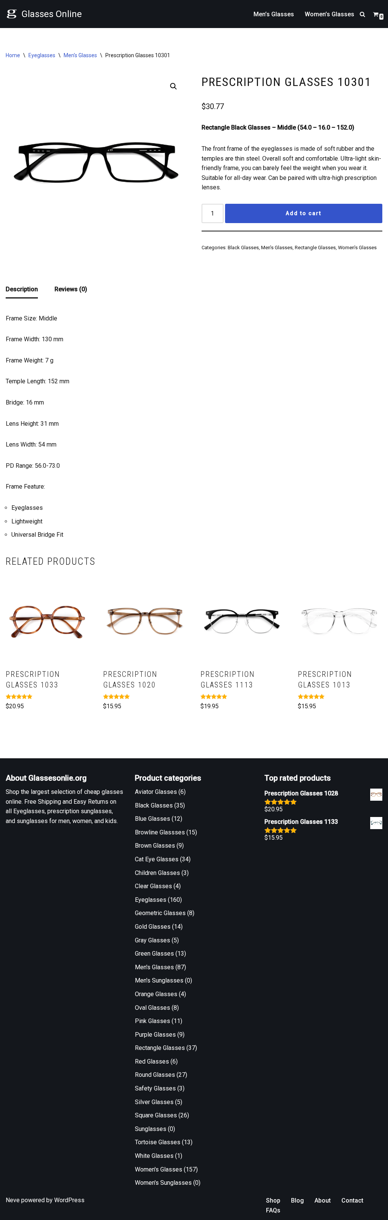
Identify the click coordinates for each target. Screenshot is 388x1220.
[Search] (362, 14)
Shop (273, 1200)
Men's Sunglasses (159, 980)
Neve (13, 1200)
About (322, 1200)
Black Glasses (243, 247)
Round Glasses (155, 1074)
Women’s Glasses (329, 14)
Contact (352, 1200)
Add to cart (303, 213)
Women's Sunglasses (163, 1182)
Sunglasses (150, 1129)
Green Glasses (154, 953)
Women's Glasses (357, 247)
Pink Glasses (152, 1021)
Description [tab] (22, 289)
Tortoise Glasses (157, 1142)
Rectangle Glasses (315, 247)
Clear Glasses (153, 886)
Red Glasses (152, 1061)
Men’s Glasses (273, 14)
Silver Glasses (154, 1102)
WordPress (69, 1200)
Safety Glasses (155, 1088)
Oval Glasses (152, 1007)
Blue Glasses (152, 818)
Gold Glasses (153, 926)
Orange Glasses (156, 994)
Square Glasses (156, 1115)
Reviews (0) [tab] (71, 289)
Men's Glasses (80, 55)
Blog (297, 1200)
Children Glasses (157, 872)
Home (13, 55)
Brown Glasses (155, 845)
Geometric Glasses (160, 913)
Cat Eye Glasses (156, 859)
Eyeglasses (41, 55)
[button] (173, 86)
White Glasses (154, 1155)
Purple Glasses (155, 1034)
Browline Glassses (160, 832)
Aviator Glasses (156, 791)
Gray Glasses (152, 940)
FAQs (273, 1210)
